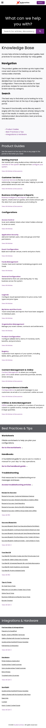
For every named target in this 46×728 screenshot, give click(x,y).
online (7, 375)
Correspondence (8, 390)
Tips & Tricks (7, 582)
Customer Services (9, 180)
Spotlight (5, 687)
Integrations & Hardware (16, 134)
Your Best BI (6, 552)
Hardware (5, 657)
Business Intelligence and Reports (14, 197)
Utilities (4, 405)
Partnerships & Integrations (13, 627)
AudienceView (19, 725)
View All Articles (7, 229)
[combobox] (19, 31)
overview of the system (10, 164)
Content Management (10, 372)
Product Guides (12, 129)
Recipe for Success (9, 493)
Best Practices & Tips (15, 132)
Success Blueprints (9, 522)
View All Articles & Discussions (12, 171)
